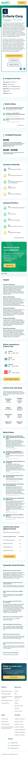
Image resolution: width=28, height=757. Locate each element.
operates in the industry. (13, 618)
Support (16, 700)
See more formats (9, 556)
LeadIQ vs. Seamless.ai (20, 729)
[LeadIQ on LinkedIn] (24, 754)
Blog (16, 693)
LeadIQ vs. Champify (20, 734)
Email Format (14, 60)
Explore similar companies (11, 379)
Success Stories (5, 703)
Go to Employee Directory (19, 237)
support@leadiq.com (15, 745)
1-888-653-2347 (14, 742)
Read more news (21, 125)
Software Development (7, 19)
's (13, 594)
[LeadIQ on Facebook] (22, 754)
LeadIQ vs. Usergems (20, 732)
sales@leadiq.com (14, 748)
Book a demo (14, 677)
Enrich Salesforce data (6, 700)
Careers (16, 703)
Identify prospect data (6, 691)
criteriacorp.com (21, 585)
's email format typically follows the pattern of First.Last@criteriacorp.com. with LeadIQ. (13, 636)
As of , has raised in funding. (13, 645)
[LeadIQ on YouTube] (26, 754)
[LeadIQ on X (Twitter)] (23, 754)
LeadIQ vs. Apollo (19, 721)
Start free (22, 2)
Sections (5, 273)
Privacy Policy (4, 719)
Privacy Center (18, 711)
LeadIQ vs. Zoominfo (20, 719)
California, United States (17, 19)
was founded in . (10, 653)
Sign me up (9, 265)
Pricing (16, 691)
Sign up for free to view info (14, 55)
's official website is (14, 584)
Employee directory (14, 64)
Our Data (17, 708)
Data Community (19, 705)
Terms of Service (5, 724)
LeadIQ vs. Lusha (19, 724)
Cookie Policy (4, 721)
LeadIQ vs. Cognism (19, 726)
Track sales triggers (6, 693)
